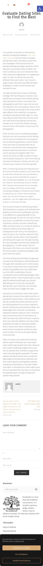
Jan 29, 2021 (9, 35)
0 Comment (36, 35)
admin (17, 384)
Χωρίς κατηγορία (22, 35)
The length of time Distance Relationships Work (32, 404)
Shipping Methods (9, 531)
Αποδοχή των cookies (21, 548)
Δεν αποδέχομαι (21, 554)
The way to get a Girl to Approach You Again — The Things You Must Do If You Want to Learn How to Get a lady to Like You (12, 406)
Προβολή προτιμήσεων (21, 561)
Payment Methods (9, 527)
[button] (40, 9)
